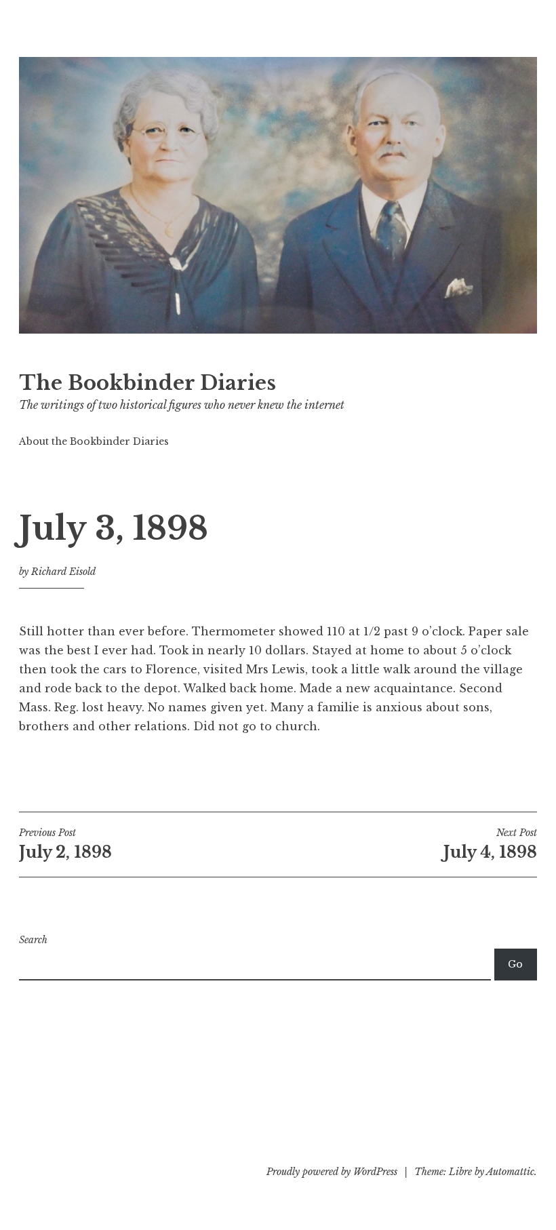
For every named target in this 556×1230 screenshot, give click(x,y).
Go (515, 964)
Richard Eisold (63, 572)
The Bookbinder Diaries (147, 383)
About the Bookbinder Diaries (94, 441)
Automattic (510, 1172)
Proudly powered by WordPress (331, 1172)
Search (33, 940)
